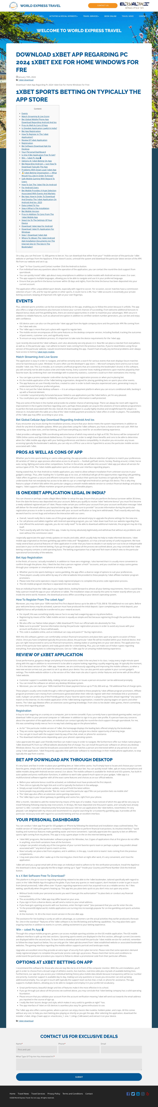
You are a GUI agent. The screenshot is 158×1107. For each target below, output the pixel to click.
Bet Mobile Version (30, 211)
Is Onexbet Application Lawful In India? (39, 128)
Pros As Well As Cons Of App (35, 125)
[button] (26, 16)
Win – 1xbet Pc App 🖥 (31, 158)
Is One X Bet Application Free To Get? (38, 155)
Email (103, 1043)
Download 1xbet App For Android (37, 226)
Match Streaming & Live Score (35, 116)
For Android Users (30, 187)
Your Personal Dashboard (34, 152)
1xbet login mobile (45, 352)
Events (25, 113)
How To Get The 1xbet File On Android (39, 184)
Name (19, 1043)
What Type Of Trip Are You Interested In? (35, 1056)
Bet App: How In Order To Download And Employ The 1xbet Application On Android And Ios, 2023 (39, 199)
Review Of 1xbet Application (34, 140)
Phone (62, 1043)
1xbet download (26, 80)
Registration (27, 143)
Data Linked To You (30, 205)
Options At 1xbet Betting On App (37, 161)
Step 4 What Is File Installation (35, 208)
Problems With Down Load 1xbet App (39, 169)
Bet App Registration (31, 131)
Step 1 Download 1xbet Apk (34, 235)
